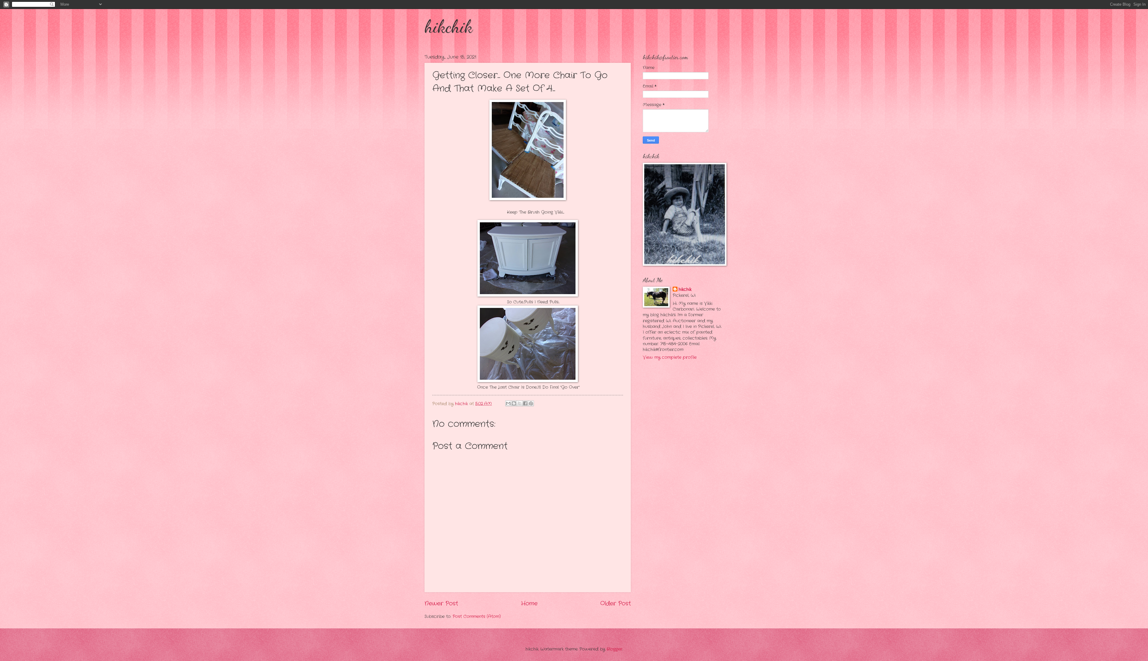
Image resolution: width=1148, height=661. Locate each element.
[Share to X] (520, 403)
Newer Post (441, 603)
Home (529, 603)
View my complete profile (670, 357)
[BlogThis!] (514, 403)
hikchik (449, 26)
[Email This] (508, 403)
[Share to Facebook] (525, 403)
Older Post (615, 603)
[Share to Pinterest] (531, 403)
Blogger (614, 649)
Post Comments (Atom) (477, 616)
